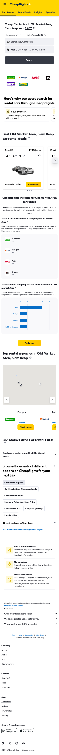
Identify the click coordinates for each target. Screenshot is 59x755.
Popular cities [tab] (10, 515)
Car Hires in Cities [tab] (12, 509)
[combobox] (13, 35)
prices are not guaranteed (13, 605)
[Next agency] (52, 400)
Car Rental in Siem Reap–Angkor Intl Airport (23, 529)
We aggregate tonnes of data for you (21, 618)
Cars (13, 635)
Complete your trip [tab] (34, 509)
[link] (29, 343)
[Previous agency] (6, 400)
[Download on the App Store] (26, 730)
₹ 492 (28, 28)
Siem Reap (40, 635)
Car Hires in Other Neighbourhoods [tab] (20, 489)
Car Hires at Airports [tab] (13, 482)
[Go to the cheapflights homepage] (20, 4)
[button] (5, 4)
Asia (20, 635)
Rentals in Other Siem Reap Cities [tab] (19, 502)
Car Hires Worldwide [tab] (13, 495)
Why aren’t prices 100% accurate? (20, 624)
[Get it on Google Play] (9, 730)
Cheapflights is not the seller (18, 613)
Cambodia (29, 635)
